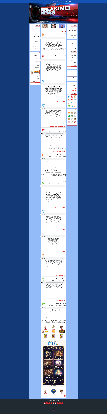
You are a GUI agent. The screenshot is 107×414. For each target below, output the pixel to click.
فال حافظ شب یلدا (37, 67)
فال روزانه (66, 1)
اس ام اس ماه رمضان (73, 35)
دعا (75, 74)
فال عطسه (38, 78)
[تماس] (53, 403)
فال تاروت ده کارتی (37, 43)
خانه (76, 1)
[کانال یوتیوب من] (47, 403)
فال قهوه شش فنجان (73, 57)
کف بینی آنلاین (74, 62)
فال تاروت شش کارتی (36, 39)
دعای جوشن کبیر (74, 73)
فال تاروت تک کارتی (36, 32)
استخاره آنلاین (62, 1)
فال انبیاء (75, 48)
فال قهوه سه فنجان (73, 55)
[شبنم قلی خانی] (45, 26)
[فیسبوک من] (58, 403)
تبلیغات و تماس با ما (52, 1)
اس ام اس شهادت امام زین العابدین (72, 33)
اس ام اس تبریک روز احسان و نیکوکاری (72, 38)
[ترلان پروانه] (53, 26)
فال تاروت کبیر (37, 29)
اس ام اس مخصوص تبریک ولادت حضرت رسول (72, 28)
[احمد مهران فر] (62, 26)
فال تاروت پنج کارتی (36, 38)
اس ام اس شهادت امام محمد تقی (72, 30)
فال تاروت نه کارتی (37, 41)
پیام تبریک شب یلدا (37, 69)
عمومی (61, 396)
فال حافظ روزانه (37, 65)
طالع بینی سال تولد (73, 124)
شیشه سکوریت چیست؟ (36, 56)
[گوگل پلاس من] (49, 403)
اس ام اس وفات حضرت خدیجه (72, 32)
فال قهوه (75, 53)
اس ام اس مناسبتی (57, 1)
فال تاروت (70, 1)
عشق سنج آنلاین (74, 85)
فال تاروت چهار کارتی (36, 36)
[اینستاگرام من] (56, 403)
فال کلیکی (74, 80)
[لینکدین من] (45, 403)
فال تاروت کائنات (37, 31)
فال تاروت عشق (37, 44)
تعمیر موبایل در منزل (36, 55)
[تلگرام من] (60, 403)
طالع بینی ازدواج (74, 67)
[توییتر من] (51, 403)
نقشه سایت (50, 407)
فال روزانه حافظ (70, 13)
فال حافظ (73, 1)
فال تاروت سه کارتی (36, 34)
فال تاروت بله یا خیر (36, 48)
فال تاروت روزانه (37, 27)
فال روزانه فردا (37, 83)
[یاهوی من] (62, 403)
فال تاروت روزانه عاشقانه (36, 46)
